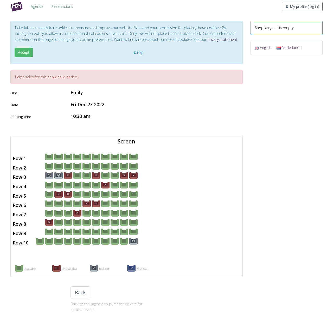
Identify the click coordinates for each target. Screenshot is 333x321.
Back (80, 292)
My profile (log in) (304, 6)
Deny (138, 52)
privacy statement (222, 39)
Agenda (37, 6)
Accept (23, 52)
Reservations (62, 6)
